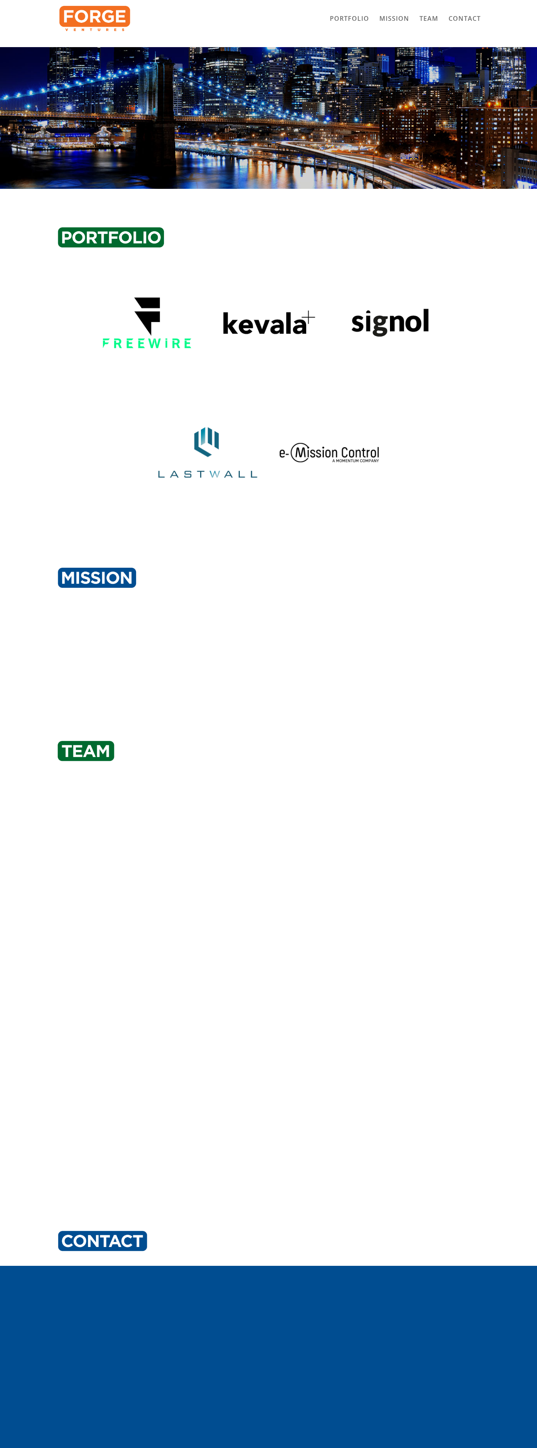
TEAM (428, 19)
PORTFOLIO (349, 19)
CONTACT (465, 19)
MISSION (394, 19)
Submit (459, 1405)
